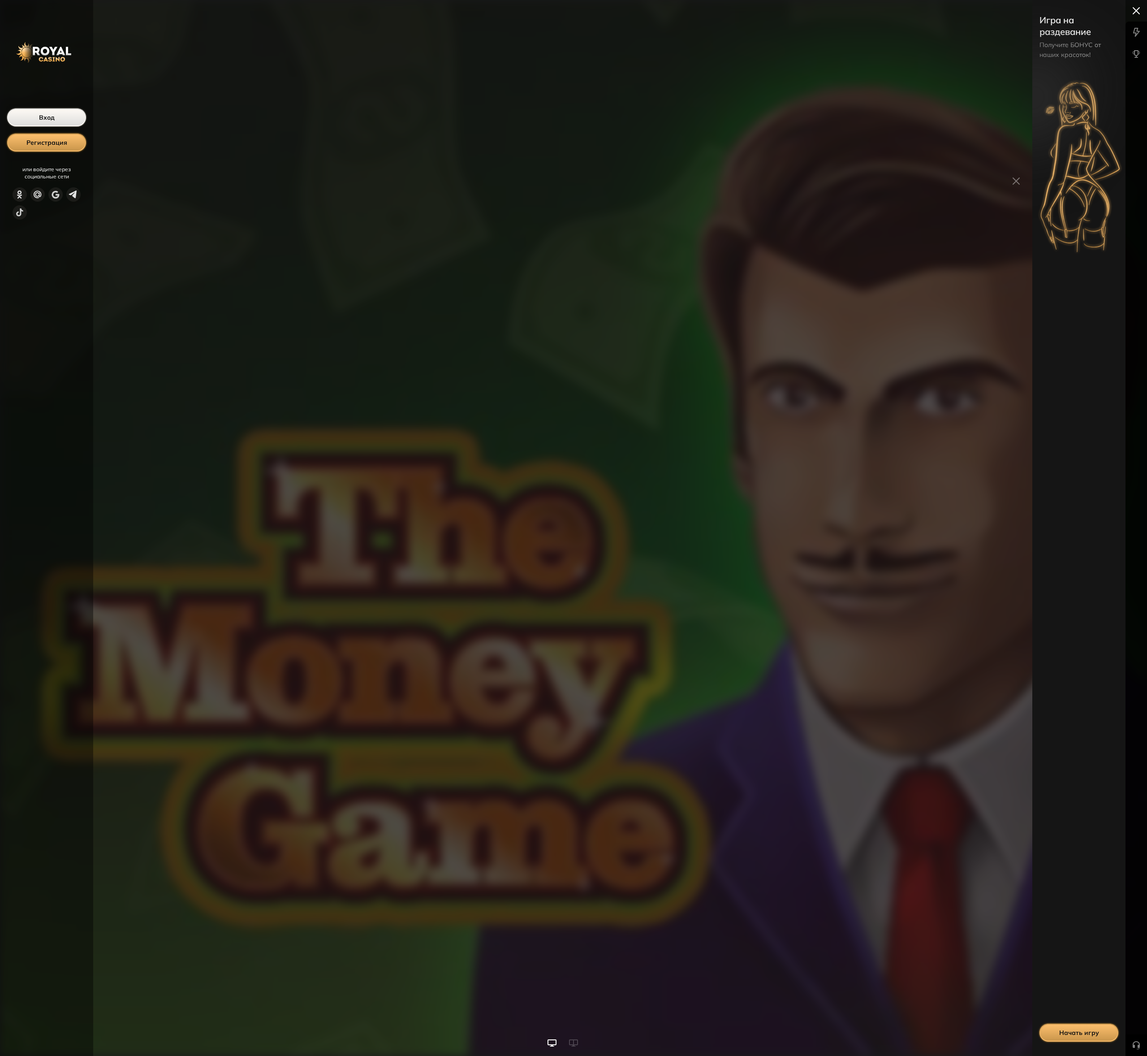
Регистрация (46, 142)
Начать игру (1079, 1033)
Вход (47, 117)
